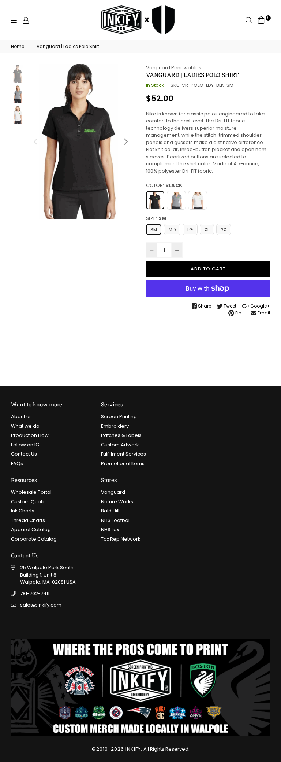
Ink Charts (22, 510)
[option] (80, 141)
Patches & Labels (121, 435)
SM (153, 230)
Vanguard (113, 492)
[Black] (155, 200)
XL (207, 230)
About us (21, 416)
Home (17, 46)
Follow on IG (25, 444)
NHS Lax (110, 529)
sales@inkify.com (40, 604)
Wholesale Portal (31, 492)
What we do (25, 426)
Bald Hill (110, 510)
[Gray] (176, 200)
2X (223, 230)
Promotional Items (123, 463)
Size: (156, 218)
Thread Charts (28, 520)
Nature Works (117, 501)
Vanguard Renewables (173, 67)
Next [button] (125, 141)
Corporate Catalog (34, 538)
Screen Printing (119, 416)
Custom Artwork (120, 444)
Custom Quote (28, 501)
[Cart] (261, 19)
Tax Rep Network (120, 538)
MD (172, 230)
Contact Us (24, 453)
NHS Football (116, 520)
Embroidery (115, 426)
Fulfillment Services (123, 453)
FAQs (17, 463)
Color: (164, 185)
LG (190, 230)
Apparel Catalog (31, 529)
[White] (197, 200)
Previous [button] (35, 141)
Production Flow (30, 435)
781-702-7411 (34, 593)
